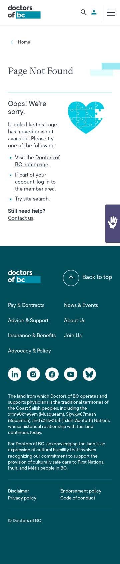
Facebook (52, 374)
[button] (112, 223)
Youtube (70, 374)
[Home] (24, 12)
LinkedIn (14, 374)
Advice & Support (28, 321)
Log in (95, 12)
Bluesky (89, 374)
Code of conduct (77, 498)
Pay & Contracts (26, 305)
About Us (74, 321)
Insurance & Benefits (32, 336)
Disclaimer (18, 491)
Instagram (33, 374)
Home (24, 42)
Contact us (20, 218)
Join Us (73, 336)
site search (36, 199)
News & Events (81, 305)
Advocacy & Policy (29, 351)
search (84, 12)
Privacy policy (22, 498)
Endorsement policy (80, 491)
